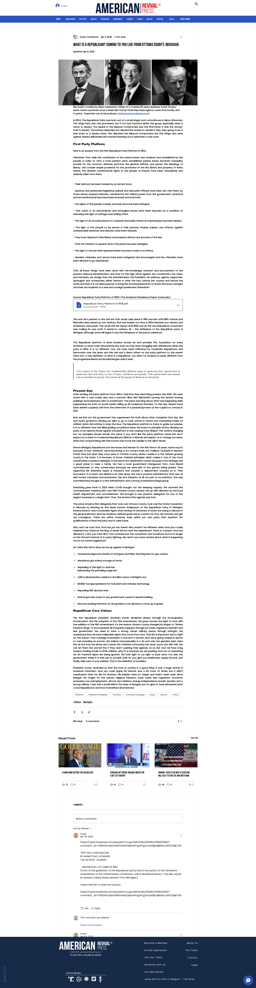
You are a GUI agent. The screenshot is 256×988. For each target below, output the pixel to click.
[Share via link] (89, 712)
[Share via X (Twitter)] (81, 712)
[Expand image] (81, 82)
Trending (116, 694)
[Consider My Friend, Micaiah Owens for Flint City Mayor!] (128, 755)
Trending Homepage (135, 694)
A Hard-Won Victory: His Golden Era (77, 772)
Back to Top (5, 974)
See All (194, 737)
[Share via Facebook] (74, 712)
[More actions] (181, 37)
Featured (79, 694)
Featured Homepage (97, 694)
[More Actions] (181, 835)
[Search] (196, 4)
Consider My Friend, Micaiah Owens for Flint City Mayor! (127, 774)
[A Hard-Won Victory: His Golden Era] (80, 755)
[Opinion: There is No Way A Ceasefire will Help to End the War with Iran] (176, 755)
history (175, 694)
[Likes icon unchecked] (82, 908)
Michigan (87, 702)
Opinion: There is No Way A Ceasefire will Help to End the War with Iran (174, 774)
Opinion (163, 694)
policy (152, 694)
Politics (77, 702)
